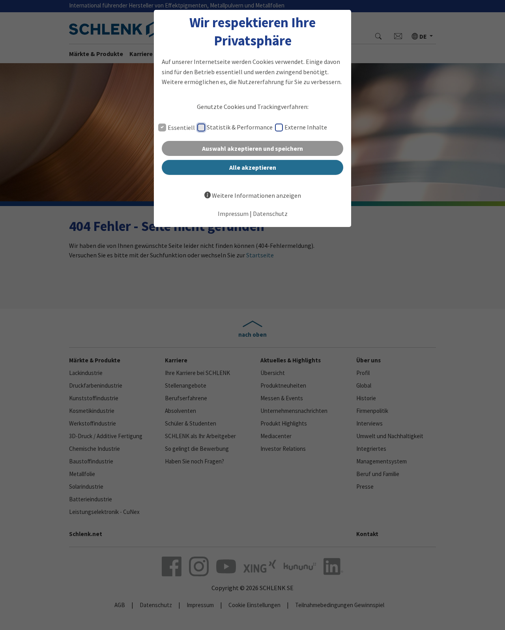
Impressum (233, 214)
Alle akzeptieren (252, 167)
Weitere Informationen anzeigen (256, 195)
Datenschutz (270, 214)
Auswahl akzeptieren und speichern (252, 148)
